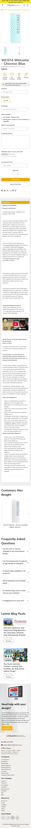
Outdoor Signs (5, 773)
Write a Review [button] (21, 66)
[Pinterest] (15, 190)
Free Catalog (4, 785)
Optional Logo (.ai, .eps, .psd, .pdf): (12, 151)
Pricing (3, 802)
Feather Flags (4, 763)
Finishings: (4, 106)
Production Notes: (7, 133)
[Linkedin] (13, 190)
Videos (3, 808)
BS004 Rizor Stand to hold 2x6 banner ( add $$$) (16, 120)
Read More (9, 641)
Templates (4, 804)
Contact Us (6, 728)
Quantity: (16, 170)
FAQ (2, 792)
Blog (2, 794)
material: (4, 88)
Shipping (3, 806)
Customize (4, 771)
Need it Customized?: (8, 125)
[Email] (5, 190)
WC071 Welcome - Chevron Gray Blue (15, 525)
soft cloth (10, 249)
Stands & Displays (5, 769)
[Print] (7, 190)
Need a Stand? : (6, 114)
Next (28, 513)
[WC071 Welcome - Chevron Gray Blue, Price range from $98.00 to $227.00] (15, 511)
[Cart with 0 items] (27, 5)
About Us (3, 781)
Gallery (3, 810)
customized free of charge (11, 245)
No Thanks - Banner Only (11, 117)
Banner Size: (5, 97)
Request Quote (5, 789)
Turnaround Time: (6, 162)
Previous (2, 513)
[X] (10, 190)
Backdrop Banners (6, 767)
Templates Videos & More (7, 775)
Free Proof (4, 787)
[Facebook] (2, 190)
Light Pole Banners (6, 765)
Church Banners (5, 759)
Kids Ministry (4, 761)
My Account (4, 800)
